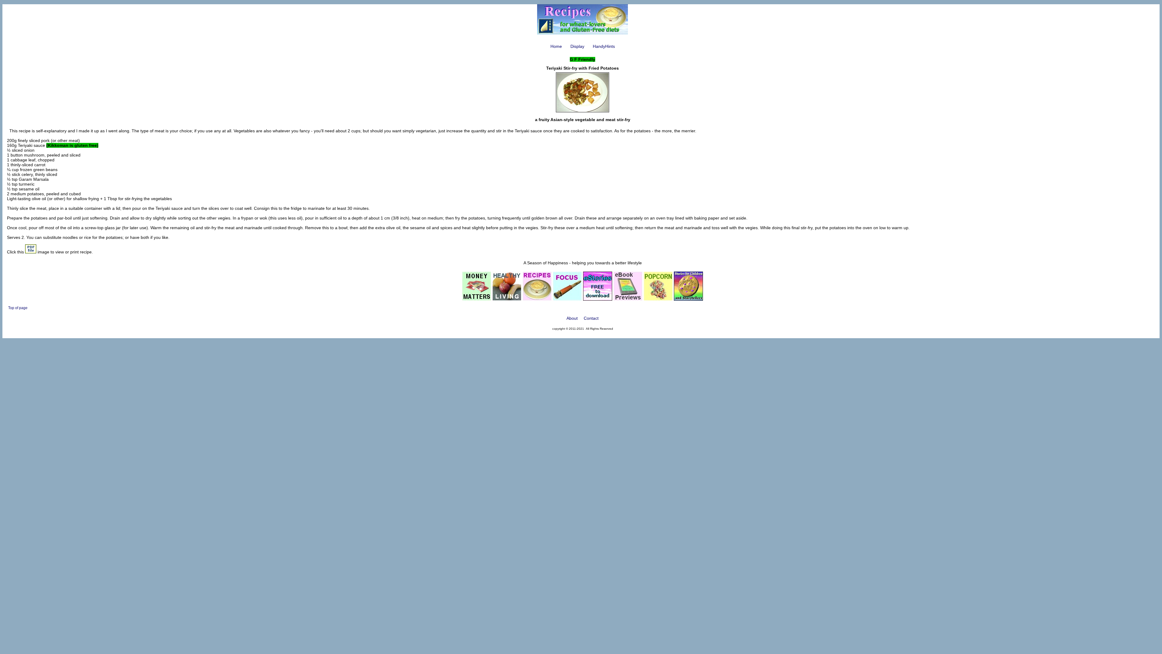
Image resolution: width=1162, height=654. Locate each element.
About (572, 318)
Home (556, 46)
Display (577, 46)
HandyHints (604, 46)
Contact (591, 318)
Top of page (18, 308)
